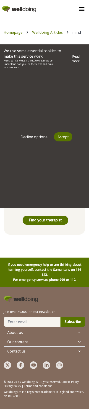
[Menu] (81, 9)
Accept (63, 136)
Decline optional (34, 136)
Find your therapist (45, 219)
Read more (76, 58)
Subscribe (73, 321)
